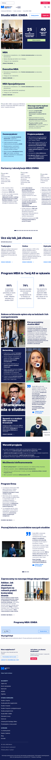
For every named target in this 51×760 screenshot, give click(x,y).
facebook (2, 676)
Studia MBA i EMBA (6, 713)
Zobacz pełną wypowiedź (39, 412)
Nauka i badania (5, 733)
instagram (17, 676)
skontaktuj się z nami (13, 660)
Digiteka (3, 694)
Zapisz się (45, 2)
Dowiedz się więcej (6, 520)
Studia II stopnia (5, 705)
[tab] (15, 230)
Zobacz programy (36, 40)
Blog (2, 736)
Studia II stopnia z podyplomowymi (11, 708)
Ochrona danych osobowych (8, 747)
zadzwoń (3, 660)
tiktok (27, 676)
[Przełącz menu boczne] (49, 7)
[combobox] (7, 3)
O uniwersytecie (5, 730)
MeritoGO (4, 688)
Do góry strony (43, 631)
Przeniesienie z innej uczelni (9, 724)
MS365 (3, 691)
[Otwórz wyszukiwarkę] (45, 7)
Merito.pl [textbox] (4, 2)
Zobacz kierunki (7, 78)
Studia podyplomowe (7, 711)
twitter (12, 676)
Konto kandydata (6, 686)
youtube (22, 676)
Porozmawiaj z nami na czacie (9, 656)
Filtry (7, 631)
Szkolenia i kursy (5, 716)
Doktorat (3, 719)
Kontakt (3, 738)
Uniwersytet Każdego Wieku (9, 721)
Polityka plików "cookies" (7, 749)
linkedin (7, 676)
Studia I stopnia (5, 700)
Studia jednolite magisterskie (9, 703)
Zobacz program (8, 63)
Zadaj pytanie (35, 15)
